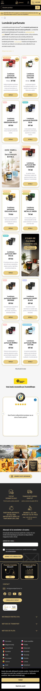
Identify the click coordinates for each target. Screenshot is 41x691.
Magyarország (9, 644)
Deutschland (9, 648)
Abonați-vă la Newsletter (13, 556)
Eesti (6, 665)
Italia (6, 655)
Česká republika (28, 641)
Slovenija (26, 655)
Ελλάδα (26, 658)
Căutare (37, 7)
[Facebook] (4, 593)
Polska (26, 644)
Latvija (26, 661)
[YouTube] (14, 593)
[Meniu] (2, 2)
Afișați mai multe (7, 51)
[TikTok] (19, 593)
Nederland (27, 665)
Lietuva (7, 661)
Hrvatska (26, 651)
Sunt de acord (20, 686)
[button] (38, 413)
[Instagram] (9, 593)
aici (23, 675)
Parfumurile (17, 41)
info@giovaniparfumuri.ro (14, 588)
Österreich (27, 648)
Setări (20, 680)
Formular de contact (12, 600)
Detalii (11, 95)
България (8, 658)
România (8, 651)
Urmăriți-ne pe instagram (22, 476)
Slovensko (8, 641)
